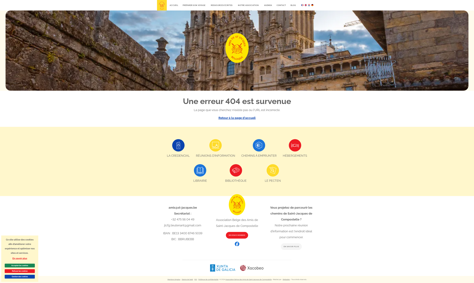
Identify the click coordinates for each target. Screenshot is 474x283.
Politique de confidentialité (208, 279)
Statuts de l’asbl (187, 279)
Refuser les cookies (20, 271)
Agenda (268, 5)
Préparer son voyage (194, 5)
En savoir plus (291, 246)
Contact (281, 5)
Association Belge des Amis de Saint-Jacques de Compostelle (249, 279)
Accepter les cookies (19, 265)
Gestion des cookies (20, 277)
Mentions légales (174, 279)
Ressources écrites (222, 5)
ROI (195, 279)
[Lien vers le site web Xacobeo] (252, 268)
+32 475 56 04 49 (182, 219)
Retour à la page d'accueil (237, 118)
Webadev (286, 279)
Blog (293, 5)
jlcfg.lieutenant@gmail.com (182, 225)
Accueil (174, 5)
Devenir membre (237, 235)
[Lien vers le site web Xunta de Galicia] (225, 268)
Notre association (248, 5)
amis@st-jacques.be (183, 207)
